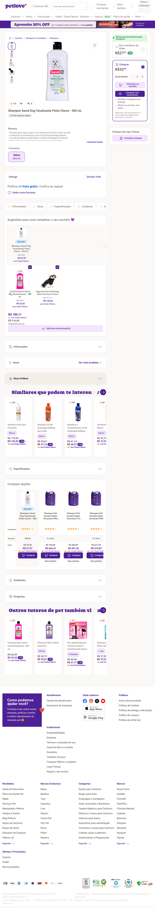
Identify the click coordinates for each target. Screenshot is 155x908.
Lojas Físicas (54, 766)
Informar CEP (41, 6)
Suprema (45, 803)
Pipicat (120, 837)
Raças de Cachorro (12, 823)
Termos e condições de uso (61, 742)
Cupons (6, 857)
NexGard (121, 827)
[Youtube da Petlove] (103, 701)
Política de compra (129, 715)
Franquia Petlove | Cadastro (61, 761)
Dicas (40, 206)
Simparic (121, 823)
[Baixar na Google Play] (100, 717)
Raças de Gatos (10, 827)
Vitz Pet (45, 823)
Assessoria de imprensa (59, 705)
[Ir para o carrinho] (131, 6)
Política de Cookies (129, 705)
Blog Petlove (9, 818)
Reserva (45, 837)
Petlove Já (8, 837)
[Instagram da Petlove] (91, 701)
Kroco (44, 827)
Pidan (44, 832)
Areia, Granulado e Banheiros (94, 803)
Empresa (51, 737)
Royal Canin (123, 789)
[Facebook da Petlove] (85, 701)
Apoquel (121, 832)
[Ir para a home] (16, 8)
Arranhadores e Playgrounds (94, 837)
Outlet (5, 862)
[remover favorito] (94, 45)
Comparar (87, 206)
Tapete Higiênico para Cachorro (95, 808)
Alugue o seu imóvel (57, 771)
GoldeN (121, 794)
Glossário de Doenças (14, 832)
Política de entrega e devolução (135, 710)
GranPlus (122, 803)
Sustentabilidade (56, 732)
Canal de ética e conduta (60, 747)
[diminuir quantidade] (132, 77)
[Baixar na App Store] (100, 709)
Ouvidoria (52, 752)
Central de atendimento (59, 700)
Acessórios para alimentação (94, 823)
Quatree (121, 813)
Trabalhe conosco (56, 757)
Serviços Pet (9, 803)
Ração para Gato (88, 794)
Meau (44, 789)
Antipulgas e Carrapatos (91, 798)
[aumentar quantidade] (142, 77)
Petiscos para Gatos (89, 818)
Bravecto (121, 818)
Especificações (62, 206)
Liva (43, 808)
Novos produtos (10, 866)
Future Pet (46, 818)
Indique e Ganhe (11, 813)
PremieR (121, 798)
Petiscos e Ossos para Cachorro (96, 813)
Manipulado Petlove (13, 808)
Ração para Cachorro (90, 789)
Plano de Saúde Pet (12, 794)
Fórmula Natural (125, 808)
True (43, 798)
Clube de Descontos (13, 789)
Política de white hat (129, 720)
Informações (19, 206)
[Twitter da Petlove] (97, 701)
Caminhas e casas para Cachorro (96, 827)
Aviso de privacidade (130, 700)
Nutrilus (45, 794)
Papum (44, 813)
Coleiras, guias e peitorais (92, 832)
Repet (5, 798)
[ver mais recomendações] (103, 392)
